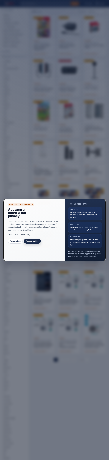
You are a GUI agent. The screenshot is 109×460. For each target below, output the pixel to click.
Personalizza (15, 241)
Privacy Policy (13, 235)
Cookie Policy (25, 235)
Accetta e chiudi (32, 241)
